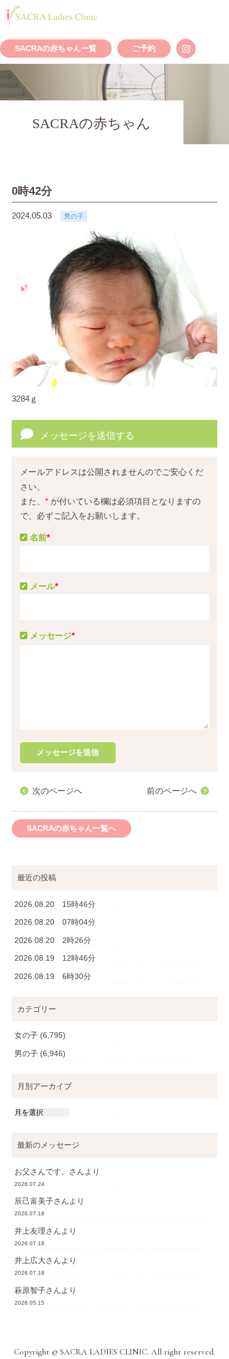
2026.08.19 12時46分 (55, 958)
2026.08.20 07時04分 (55, 921)
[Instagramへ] (186, 48)
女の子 (26, 1035)
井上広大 (30, 1260)
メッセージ (52, 635)
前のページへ (172, 790)
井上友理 (30, 1230)
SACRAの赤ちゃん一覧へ (71, 828)
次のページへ (57, 790)
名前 (40, 537)
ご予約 (144, 48)
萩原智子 (30, 1290)
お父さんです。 (41, 1171)
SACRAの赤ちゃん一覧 (56, 48)
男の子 (26, 1053)
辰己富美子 (33, 1200)
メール (44, 586)
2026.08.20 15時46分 (55, 904)
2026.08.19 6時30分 (52, 976)
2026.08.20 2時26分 (52, 940)
